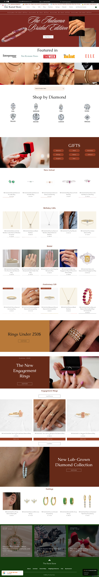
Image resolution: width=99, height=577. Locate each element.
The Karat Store (12, 6)
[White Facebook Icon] (4, 1)
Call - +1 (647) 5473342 (44, 1)
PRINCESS (87, 121)
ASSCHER (35, 121)
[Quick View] (11, 182)
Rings (25, 376)
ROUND (87, 111)
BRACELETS (86, 84)
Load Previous (49, 396)
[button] (96, 7)
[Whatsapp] (8, 1)
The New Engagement (24, 368)
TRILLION (12, 121)
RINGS (61, 84)
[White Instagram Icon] (6, 1)
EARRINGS (37, 84)
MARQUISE (36, 111)
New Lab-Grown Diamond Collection (73, 462)
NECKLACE (11, 84)
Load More (49, 443)
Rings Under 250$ (24, 334)
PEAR (60, 111)
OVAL (12, 111)
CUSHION (61, 121)
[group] (49, 185)
